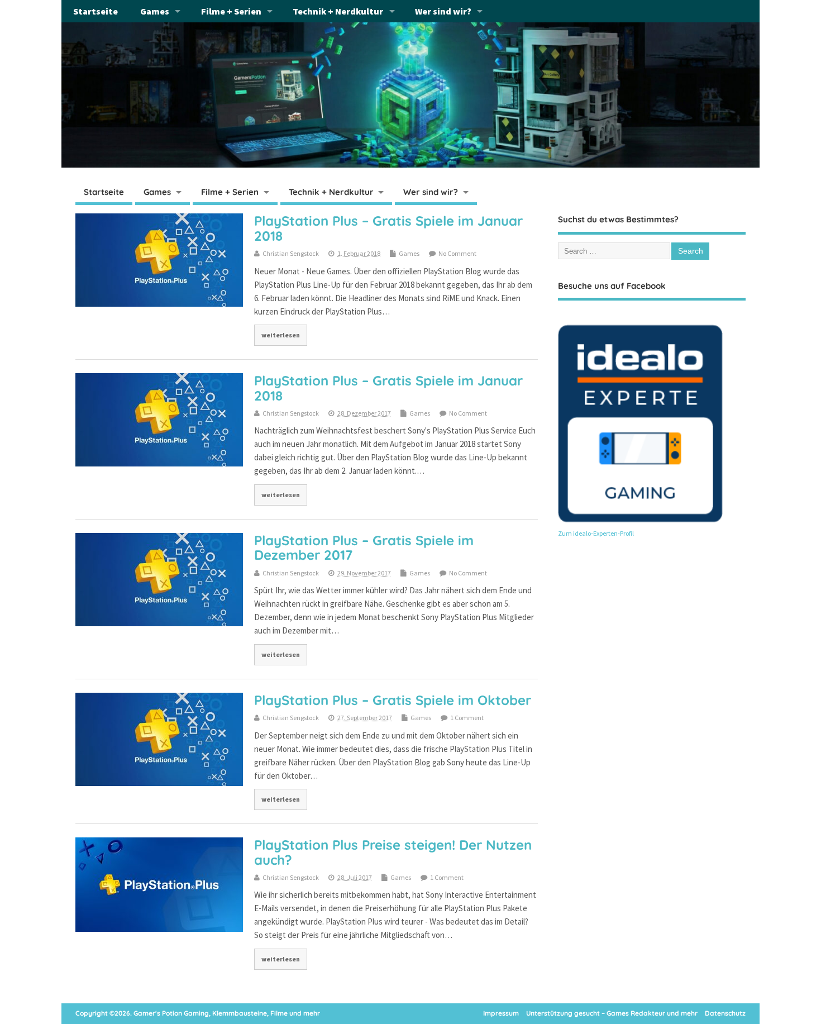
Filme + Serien (231, 11)
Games (154, 11)
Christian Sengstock (290, 253)
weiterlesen (280, 335)
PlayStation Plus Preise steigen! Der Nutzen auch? (393, 852)
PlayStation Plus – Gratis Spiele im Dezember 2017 (364, 547)
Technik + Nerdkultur (338, 11)
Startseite (95, 11)
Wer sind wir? (443, 11)
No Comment (457, 253)
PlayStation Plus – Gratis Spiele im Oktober (392, 700)
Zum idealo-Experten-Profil (596, 533)
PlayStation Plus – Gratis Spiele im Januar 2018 (388, 228)
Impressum (501, 1013)
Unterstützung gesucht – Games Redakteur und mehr (612, 1013)
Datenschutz (725, 1013)
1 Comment (467, 717)
